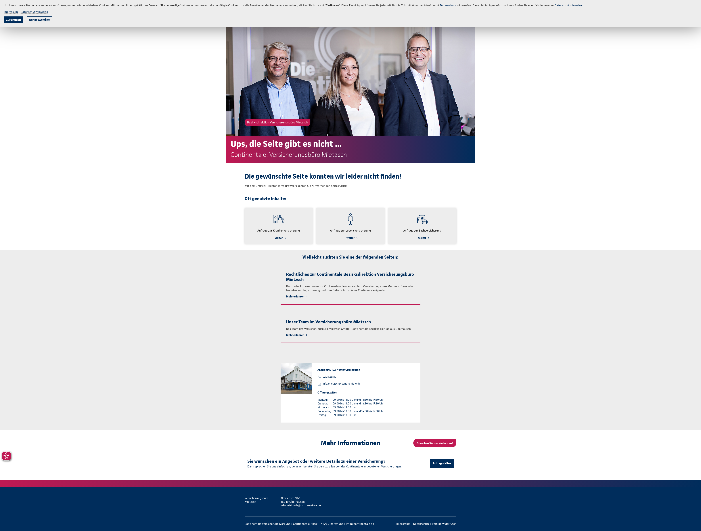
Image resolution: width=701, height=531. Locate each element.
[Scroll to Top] (682, 254)
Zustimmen (13, 19)
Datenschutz (448, 5)
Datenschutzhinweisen (568, 5)
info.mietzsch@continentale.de (342, 383)
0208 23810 (329, 376)
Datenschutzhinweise (34, 12)
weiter (279, 238)
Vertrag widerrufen (444, 524)
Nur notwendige (39, 19)
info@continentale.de (360, 524)
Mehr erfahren (295, 296)
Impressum (11, 12)
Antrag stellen (442, 463)
